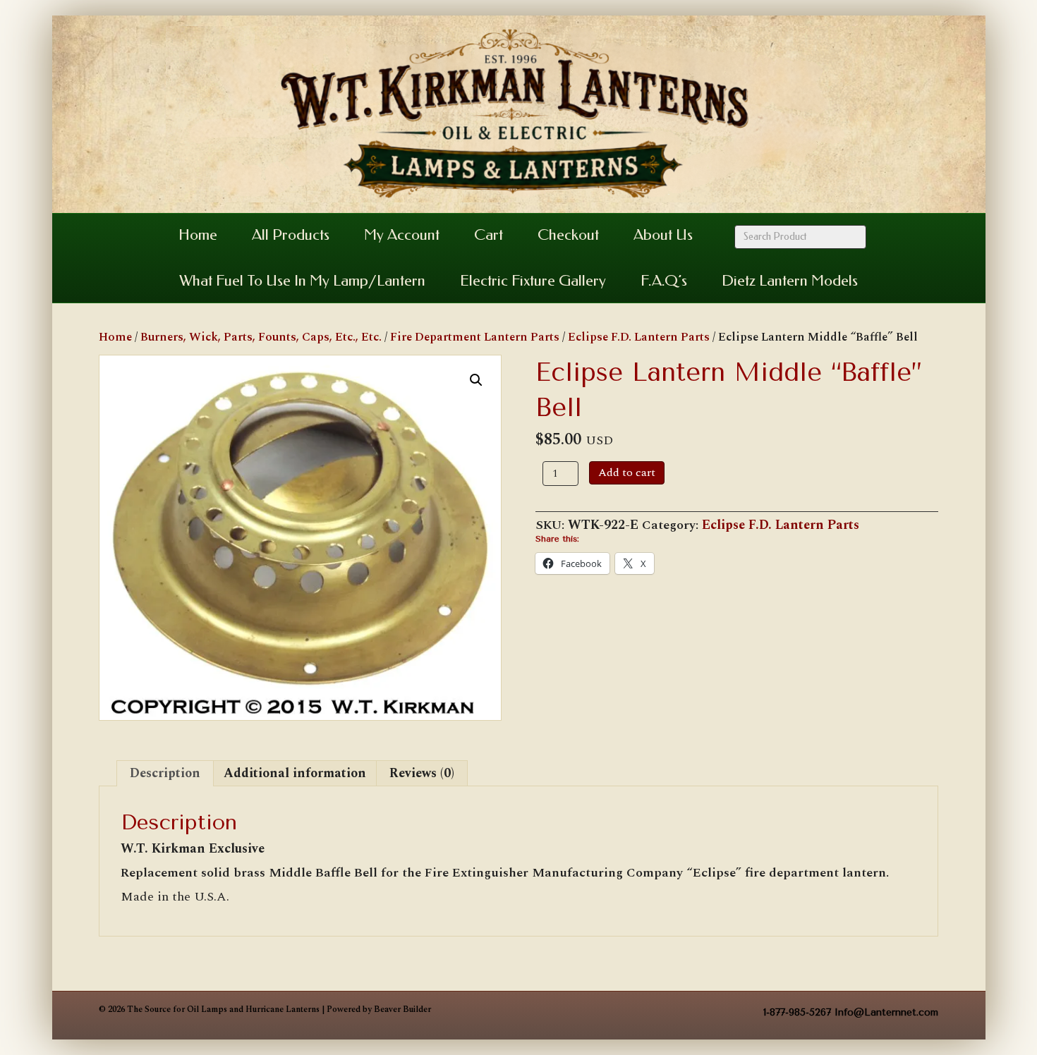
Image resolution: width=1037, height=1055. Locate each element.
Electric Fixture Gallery (533, 281)
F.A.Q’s (664, 281)
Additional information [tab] (295, 773)
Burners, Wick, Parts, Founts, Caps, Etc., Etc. (261, 337)
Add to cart (626, 472)
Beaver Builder (402, 1009)
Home (197, 235)
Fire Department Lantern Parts (474, 337)
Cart (488, 235)
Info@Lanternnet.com (886, 1012)
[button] (476, 380)
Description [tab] (165, 773)
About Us (663, 235)
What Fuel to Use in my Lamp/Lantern (302, 281)
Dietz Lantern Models (790, 281)
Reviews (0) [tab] (421, 773)
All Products (290, 235)
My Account (401, 235)
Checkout (568, 235)
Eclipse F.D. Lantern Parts (639, 337)
